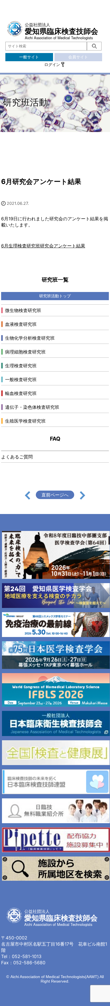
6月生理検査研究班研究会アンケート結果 (43, 246)
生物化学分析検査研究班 (30, 338)
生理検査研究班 (21, 365)
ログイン (52, 64)
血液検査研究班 (21, 324)
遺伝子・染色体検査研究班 (32, 407)
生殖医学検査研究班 (25, 421)
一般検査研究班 (21, 379)
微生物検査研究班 (23, 310)
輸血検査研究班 (21, 393)
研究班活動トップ (55, 295)
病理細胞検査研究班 (25, 352)
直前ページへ (55, 495)
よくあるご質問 (17, 457)
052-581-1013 (26, 956)
